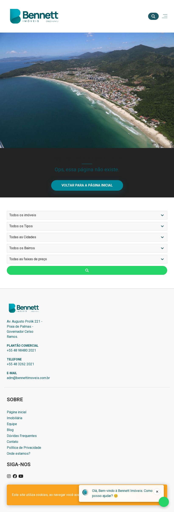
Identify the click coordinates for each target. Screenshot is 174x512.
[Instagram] (9, 476)
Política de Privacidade (24, 448)
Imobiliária (14, 418)
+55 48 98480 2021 (21, 350)
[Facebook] (15, 476)
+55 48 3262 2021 (20, 364)
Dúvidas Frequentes (22, 436)
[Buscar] (153, 16)
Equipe (12, 424)
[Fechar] (157, 491)
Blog (10, 430)
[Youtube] (21, 476)
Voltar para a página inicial (87, 185)
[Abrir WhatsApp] (163, 501)
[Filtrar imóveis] (87, 270)
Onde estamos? (18, 454)
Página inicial (16, 412)
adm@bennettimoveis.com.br (28, 378)
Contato (12, 442)
